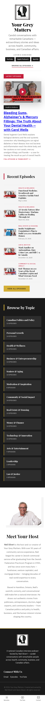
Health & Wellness (11, 107)
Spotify (35, 59)
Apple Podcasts (23, 59)
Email (6, 677)
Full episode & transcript (16, 159)
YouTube (10, 59)
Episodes (14, 677)
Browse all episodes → (22, 66)
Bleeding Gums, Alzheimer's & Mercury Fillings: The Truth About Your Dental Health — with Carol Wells (22, 121)
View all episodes (16, 289)
